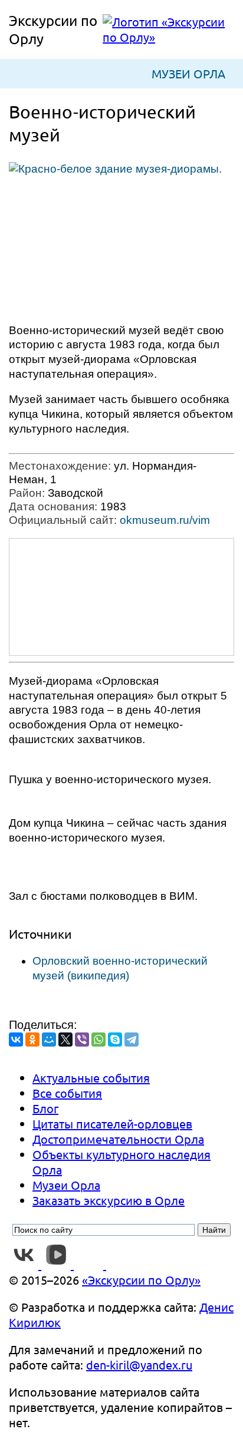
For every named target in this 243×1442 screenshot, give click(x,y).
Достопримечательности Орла (118, 1138)
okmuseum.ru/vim (165, 520)
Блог (45, 1108)
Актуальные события (91, 1077)
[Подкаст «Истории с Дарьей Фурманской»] (121, 1264)
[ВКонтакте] (16, 1039)
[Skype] (115, 1039)
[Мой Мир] (49, 1039)
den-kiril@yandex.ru (139, 1364)
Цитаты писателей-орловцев (112, 1123)
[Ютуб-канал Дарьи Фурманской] (90, 1264)
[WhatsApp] (98, 1039)
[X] (65, 1039)
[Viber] (82, 1039)
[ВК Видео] (57, 1264)
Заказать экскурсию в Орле (108, 1200)
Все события (67, 1092)
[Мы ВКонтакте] (25, 1264)
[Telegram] (131, 1039)
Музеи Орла (188, 73)
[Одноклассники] (32, 1039)
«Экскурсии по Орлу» (141, 1279)
